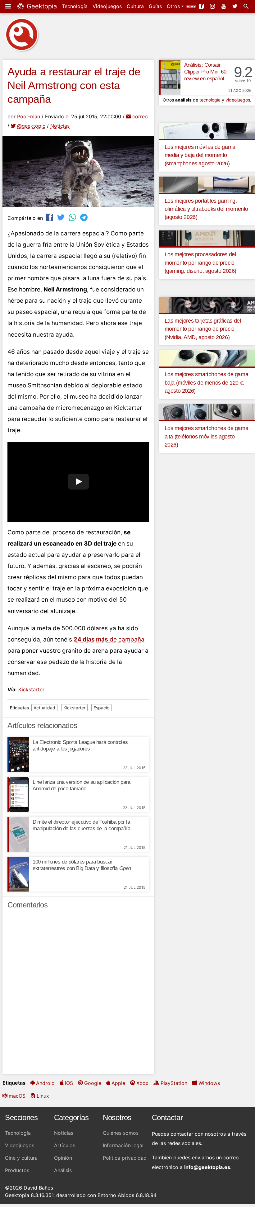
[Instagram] (213, 6)
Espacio (101, 707)
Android (45, 1083)
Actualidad (44, 707)
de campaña (109, 639)
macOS (17, 1096)
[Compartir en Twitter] (61, 217)
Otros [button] (174, 6)
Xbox (142, 1083)
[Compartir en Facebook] (50, 217)
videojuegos (237, 99)
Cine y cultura (21, 1158)
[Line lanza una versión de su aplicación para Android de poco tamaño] (18, 794)
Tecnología (75, 6)
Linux (43, 1096)
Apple (118, 1083)
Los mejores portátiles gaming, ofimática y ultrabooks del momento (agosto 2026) (206, 209)
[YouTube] (224, 6)
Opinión (63, 1158)
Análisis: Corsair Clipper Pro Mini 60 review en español (205, 72)
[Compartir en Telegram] (84, 217)
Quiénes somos (121, 1133)
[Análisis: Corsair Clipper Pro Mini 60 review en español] (169, 77)
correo (140, 116)
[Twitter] (235, 6)
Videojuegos (107, 6)
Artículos (64, 1145)
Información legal (123, 1145)
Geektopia (41, 6)
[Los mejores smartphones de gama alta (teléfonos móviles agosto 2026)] (207, 412)
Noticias (60, 126)
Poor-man (28, 116)
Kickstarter (31, 689)
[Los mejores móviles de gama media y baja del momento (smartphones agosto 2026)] (207, 130)
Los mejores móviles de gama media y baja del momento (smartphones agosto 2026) (200, 155)
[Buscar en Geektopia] (246, 6)
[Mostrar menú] (8, 6)
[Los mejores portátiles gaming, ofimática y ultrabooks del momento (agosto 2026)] (207, 184)
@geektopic (31, 126)
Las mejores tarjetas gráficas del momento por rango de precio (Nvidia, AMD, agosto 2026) (203, 329)
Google (92, 1083)
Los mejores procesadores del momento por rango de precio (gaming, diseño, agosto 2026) (200, 262)
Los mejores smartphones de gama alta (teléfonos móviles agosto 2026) (206, 436)
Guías (155, 6)
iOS (69, 1083)
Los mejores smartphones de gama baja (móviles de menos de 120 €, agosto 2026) (206, 382)
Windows (209, 1083)
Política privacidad (125, 1158)
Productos (17, 1170)
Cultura (135, 6)
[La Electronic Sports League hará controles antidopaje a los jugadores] (18, 754)
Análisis (63, 1170)
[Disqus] (78, 994)
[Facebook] (201, 6)
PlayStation (174, 1083)
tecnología (210, 99)
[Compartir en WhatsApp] (73, 217)
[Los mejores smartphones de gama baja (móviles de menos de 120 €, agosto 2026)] (207, 358)
